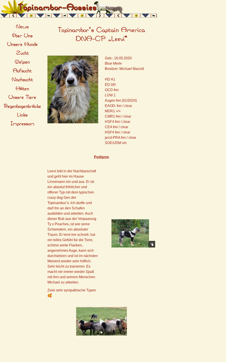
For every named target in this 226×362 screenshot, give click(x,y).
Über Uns (22, 35)
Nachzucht (22, 79)
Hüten (22, 88)
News (22, 26)
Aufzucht (22, 70)
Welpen (22, 62)
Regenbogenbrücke (22, 106)
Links (22, 115)
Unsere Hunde (22, 44)
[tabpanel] (101, 34)
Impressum (22, 123)
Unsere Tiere (22, 97)
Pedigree (101, 157)
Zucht (22, 53)
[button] (101, 321)
